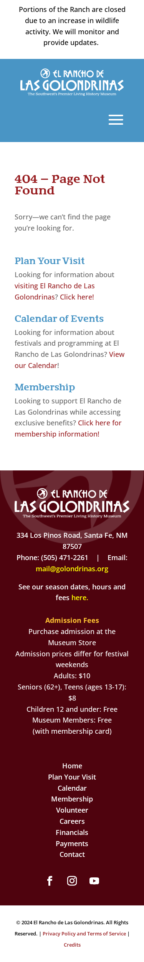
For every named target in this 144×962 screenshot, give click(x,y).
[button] (50, 881)
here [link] (78, 597)
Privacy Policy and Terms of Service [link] (84, 933)
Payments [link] (72, 843)
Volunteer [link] (72, 810)
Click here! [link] (77, 296)
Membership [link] (72, 798)
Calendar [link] (72, 788)
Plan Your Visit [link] (72, 776)
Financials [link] (72, 832)
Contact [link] (72, 854)
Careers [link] (72, 821)
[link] (72, 93)
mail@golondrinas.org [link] (72, 568)
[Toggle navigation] (115, 119)
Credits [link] (72, 944)
